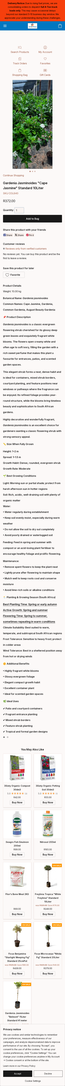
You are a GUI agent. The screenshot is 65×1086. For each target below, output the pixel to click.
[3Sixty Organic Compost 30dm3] (17, 768)
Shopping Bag (20, 74)
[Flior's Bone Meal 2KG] (17, 876)
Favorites (45, 63)
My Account (45, 51)
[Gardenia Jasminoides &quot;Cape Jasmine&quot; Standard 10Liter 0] (32, 124)
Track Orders (20, 63)
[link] (33, 1080)
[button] (32, 26)
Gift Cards (45, 74)
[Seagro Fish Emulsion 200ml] (17, 824)
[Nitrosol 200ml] (48, 824)
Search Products (20, 51)
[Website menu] (5, 26)
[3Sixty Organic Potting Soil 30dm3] (48, 768)
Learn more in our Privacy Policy (19, 1066)
